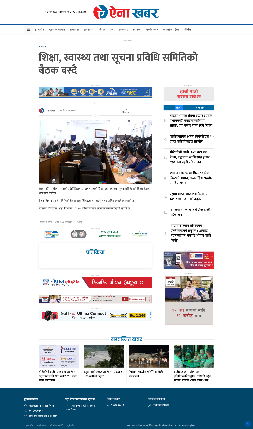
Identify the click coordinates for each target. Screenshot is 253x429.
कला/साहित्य (171, 29)
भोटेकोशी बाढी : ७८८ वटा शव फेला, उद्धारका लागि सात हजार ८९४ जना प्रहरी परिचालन (190, 157)
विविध (187, 29)
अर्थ (112, 29)
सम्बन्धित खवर (126, 339)
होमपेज (39, 29)
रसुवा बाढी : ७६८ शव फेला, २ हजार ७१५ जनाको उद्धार (188, 197)
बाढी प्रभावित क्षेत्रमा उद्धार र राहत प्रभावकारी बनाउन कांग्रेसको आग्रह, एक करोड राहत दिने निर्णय (191, 120)
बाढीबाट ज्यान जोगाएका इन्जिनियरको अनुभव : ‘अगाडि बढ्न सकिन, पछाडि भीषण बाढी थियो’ (191, 233)
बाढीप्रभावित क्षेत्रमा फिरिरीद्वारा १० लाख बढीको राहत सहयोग (192, 139)
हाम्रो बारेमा (41, 426)
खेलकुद (123, 29)
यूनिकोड (70, 426)
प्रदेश (87, 29)
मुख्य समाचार (56, 29)
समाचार (75, 29)
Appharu (191, 426)
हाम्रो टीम (29, 426)
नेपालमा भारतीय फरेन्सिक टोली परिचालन (190, 212)
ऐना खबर (50, 111)
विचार (102, 29)
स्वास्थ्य (137, 29)
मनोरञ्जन (152, 29)
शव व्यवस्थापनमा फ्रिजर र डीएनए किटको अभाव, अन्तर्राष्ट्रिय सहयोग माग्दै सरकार (191, 178)
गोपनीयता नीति (56, 426)
